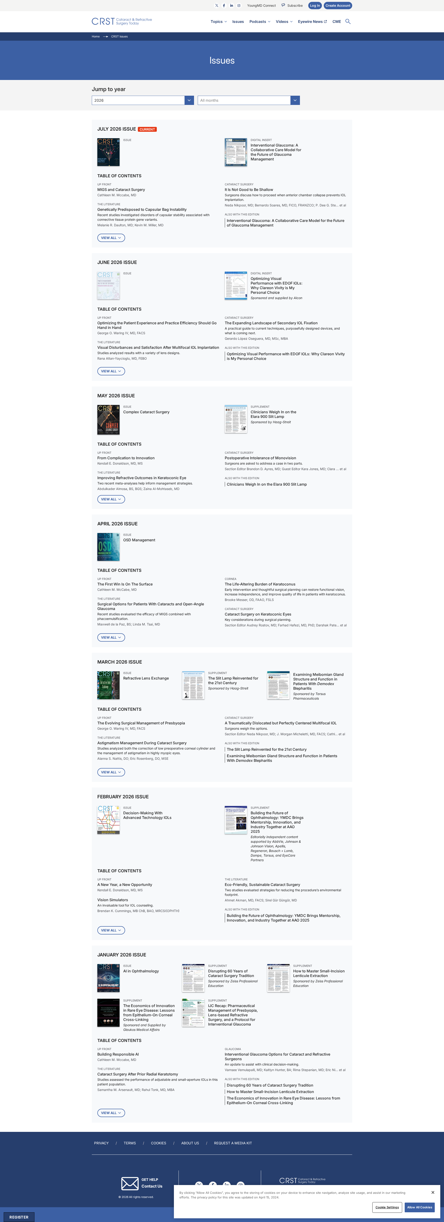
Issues (238, 21)
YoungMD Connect (261, 5)
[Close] (433, 1192)
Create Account (338, 5)
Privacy (101, 1143)
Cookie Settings (387, 1207)
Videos (282, 21)
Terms (130, 1143)
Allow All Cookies (419, 1207)
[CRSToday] (122, 21)
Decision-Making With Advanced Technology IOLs (147, 815)
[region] (307, 1201)
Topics (217, 21)
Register (18, 1217)
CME (337, 21)
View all (109, 238)
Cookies (158, 1143)
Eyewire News (310, 21)
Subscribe (295, 5)
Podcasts (258, 21)
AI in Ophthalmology (141, 971)
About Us (190, 1143)
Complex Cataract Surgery (146, 412)
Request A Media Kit (233, 1143)
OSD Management (139, 540)
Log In (315, 5)
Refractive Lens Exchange (146, 678)
